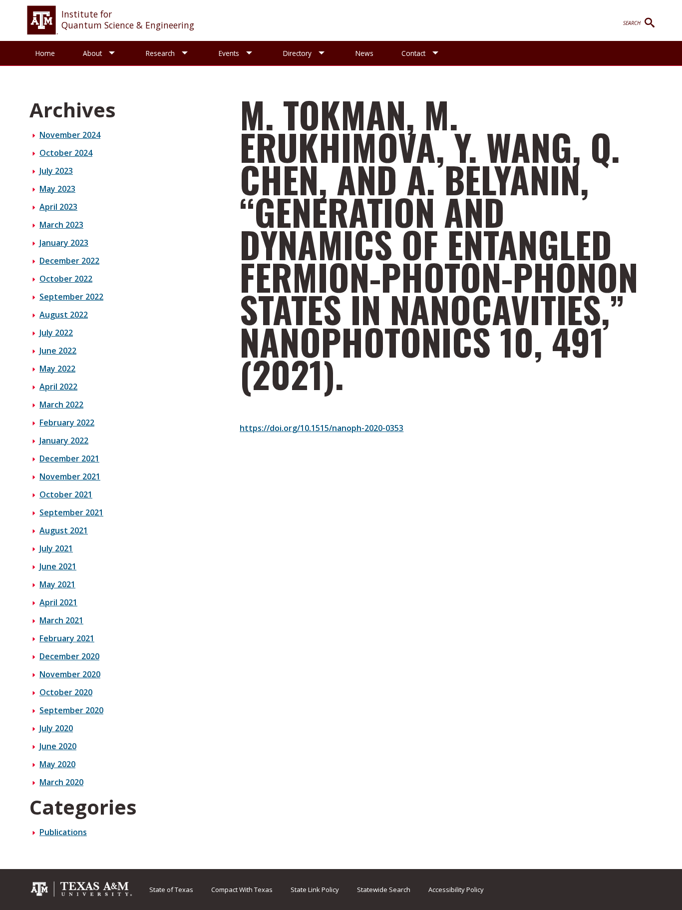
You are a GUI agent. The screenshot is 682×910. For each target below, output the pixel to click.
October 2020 (65, 692)
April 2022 (58, 386)
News (364, 53)
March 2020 (61, 782)
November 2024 (69, 134)
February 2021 (66, 638)
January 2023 (63, 242)
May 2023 (57, 188)
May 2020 (57, 764)
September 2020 (71, 710)
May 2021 (57, 584)
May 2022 (57, 368)
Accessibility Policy (456, 889)
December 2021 (69, 458)
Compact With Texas (242, 889)
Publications (63, 832)
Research (160, 53)
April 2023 (58, 206)
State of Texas (171, 889)
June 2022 (57, 350)
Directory (297, 53)
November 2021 (69, 476)
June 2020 (57, 746)
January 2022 (63, 440)
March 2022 (61, 404)
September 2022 (71, 296)
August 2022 (63, 314)
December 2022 (69, 260)
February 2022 (66, 422)
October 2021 (65, 494)
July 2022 (56, 332)
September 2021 (71, 512)
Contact (413, 53)
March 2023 (61, 224)
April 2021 (58, 602)
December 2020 (69, 656)
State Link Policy (315, 889)
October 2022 (65, 278)
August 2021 (63, 530)
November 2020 (69, 674)
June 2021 (57, 566)
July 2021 (56, 548)
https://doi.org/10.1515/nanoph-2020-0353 (321, 428)
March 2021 (61, 620)
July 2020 (56, 728)
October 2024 (65, 152)
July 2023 (56, 170)
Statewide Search (383, 889)
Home (45, 53)
